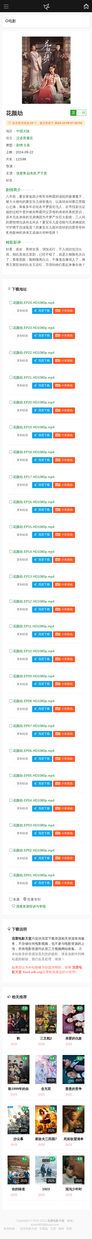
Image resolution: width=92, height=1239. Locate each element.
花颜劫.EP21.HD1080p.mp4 (33, 377)
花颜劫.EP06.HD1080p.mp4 (33, 751)
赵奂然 (32, 173)
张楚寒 (21, 173)
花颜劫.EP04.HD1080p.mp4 (33, 800)
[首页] (46, 7)
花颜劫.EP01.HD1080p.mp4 (33, 875)
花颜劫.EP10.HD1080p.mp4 (33, 651)
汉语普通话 (24, 138)
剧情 (19, 145)
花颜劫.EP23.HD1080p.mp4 (33, 328)
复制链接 (22, 310)
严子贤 (42, 173)
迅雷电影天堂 (28, 1228)
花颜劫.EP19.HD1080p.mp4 (33, 427)
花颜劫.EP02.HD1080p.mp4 (33, 850)
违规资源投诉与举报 (30, 906)
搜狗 (61, 1228)
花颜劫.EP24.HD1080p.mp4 (33, 303)
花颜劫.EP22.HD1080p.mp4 (33, 352)
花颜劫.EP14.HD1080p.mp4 (33, 552)
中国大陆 (22, 131)
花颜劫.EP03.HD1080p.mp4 (33, 825)
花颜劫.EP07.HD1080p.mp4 (33, 726)
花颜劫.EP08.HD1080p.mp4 (33, 701)
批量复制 (33, 899)
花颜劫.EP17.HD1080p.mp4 (33, 477)
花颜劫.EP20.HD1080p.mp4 (33, 402)
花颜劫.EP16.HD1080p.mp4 (33, 502)
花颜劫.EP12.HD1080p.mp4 (33, 601)
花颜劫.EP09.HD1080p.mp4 (33, 676)
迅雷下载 (44, 310)
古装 (26, 145)
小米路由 (67, 310)
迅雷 (69, 1228)
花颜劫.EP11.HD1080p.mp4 (33, 626)
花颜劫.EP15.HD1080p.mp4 (33, 527)
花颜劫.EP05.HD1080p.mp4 (33, 775)
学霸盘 (43, 1228)
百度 (53, 1228)
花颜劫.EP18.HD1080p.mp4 (33, 452)
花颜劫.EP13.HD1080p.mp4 (33, 576)
